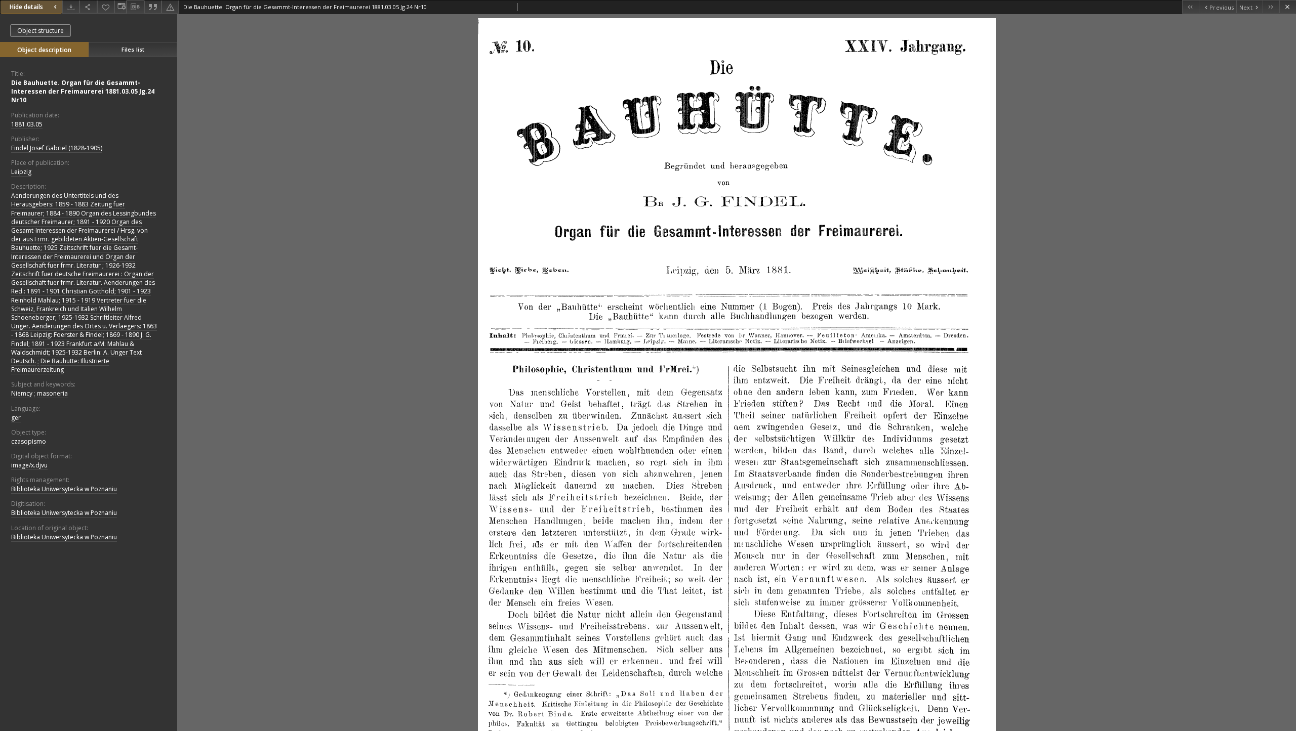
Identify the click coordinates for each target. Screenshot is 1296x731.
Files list (133, 49)
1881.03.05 (27, 124)
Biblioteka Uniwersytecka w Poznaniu (64, 489)
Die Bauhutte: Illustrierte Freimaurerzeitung (60, 365)
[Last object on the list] (1271, 7)
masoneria (52, 393)
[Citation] (152, 7)
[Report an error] (170, 7)
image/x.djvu (29, 465)
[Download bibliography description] (135, 7)
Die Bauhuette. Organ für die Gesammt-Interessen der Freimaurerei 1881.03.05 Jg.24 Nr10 (82, 91)
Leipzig (21, 171)
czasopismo (28, 441)
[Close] (1287, 7)
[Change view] (120, 7)
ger (16, 417)
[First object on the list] (1190, 7)
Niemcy (21, 393)
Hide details (26, 7)
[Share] (88, 7)
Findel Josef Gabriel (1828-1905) (56, 148)
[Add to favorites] (105, 7)
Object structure (40, 30)
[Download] (70, 7)
